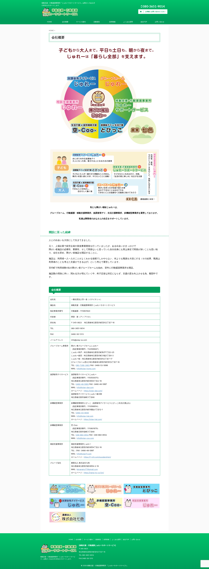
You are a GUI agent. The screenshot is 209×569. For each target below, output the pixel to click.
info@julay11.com (84, 454)
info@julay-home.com (86, 368)
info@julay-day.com (85, 387)
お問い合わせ (159, 22)
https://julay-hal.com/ (93, 419)
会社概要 (65, 22)
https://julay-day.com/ (93, 391)
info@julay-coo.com (85, 438)
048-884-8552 (82, 435)
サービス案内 (81, 22)
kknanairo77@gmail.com (87, 469)
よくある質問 (128, 22)
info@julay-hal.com (85, 416)
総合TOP (144, 22)
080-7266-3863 (83, 365)
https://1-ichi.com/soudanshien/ (97, 457)
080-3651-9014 (153, 6)
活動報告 (96, 22)
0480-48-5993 (82, 384)
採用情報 (112, 22)
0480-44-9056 (82, 413)
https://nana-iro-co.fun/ (94, 472)
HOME (49, 22)
